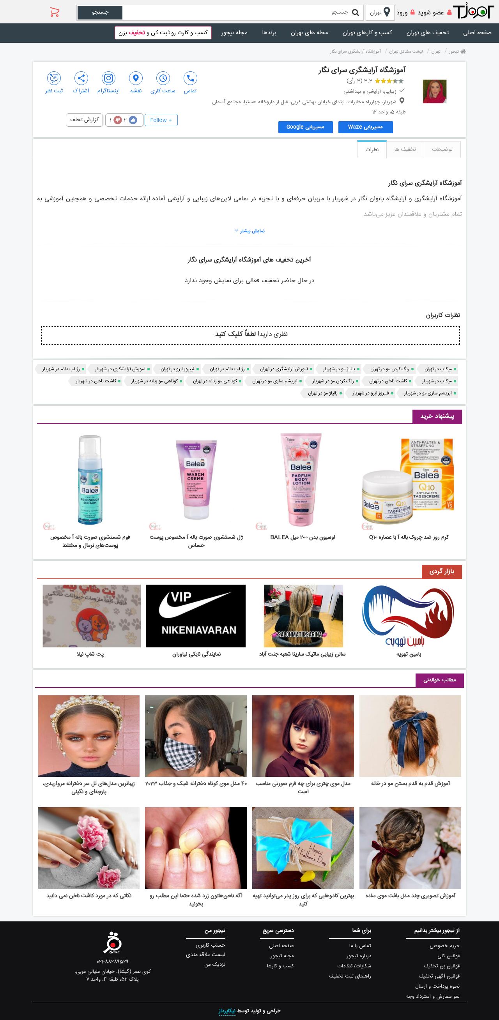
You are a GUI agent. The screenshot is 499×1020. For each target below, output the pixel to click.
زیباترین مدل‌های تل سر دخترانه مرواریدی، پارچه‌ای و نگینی (89, 788)
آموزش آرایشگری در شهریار (120, 369)
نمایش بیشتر (252, 231)
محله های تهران (309, 33)
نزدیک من (214, 964)
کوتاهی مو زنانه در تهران (215, 381)
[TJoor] (477, 11)
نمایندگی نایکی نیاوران (196, 654)
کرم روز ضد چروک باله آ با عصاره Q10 (409, 537)
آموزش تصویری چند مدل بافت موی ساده (410, 896)
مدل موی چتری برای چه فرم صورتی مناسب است (303, 788)
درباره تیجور (359, 956)
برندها (269, 33)
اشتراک (81, 91)
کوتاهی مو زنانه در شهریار (154, 381)
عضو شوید (431, 13)
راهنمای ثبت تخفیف (350, 976)
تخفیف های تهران (428, 33)
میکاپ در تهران (438, 369)
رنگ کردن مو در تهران (389, 369)
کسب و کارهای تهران (367, 33)
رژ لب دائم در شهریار (61, 369)
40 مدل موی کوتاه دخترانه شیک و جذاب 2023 (196, 783)
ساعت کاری (162, 91)
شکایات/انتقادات (354, 966)
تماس (190, 91)
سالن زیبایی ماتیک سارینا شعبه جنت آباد (302, 654)
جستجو (100, 12)
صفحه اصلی (477, 33)
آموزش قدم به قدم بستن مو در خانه (410, 783)
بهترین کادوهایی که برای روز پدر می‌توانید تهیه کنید (303, 900)
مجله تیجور (234, 33)
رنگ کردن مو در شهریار (333, 381)
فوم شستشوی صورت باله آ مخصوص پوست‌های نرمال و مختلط (90, 541)
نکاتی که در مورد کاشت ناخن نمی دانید (88, 896)
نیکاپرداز (227, 1011)
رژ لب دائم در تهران (227, 369)
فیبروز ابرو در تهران (178, 369)
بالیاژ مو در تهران (323, 393)
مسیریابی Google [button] (305, 127)
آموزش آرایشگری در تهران (284, 369)
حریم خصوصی (445, 946)
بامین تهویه (408, 654)
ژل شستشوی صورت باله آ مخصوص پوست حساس (196, 541)
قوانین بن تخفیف (442, 966)
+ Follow (161, 120)
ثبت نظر (54, 91)
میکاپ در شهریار (437, 381)
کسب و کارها (280, 966)
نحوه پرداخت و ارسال (437, 986)
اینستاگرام (108, 91)
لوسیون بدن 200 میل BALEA (302, 537)
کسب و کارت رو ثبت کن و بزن (163, 33)
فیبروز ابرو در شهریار (371, 393)
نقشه (136, 91)
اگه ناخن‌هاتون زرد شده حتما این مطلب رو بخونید (196, 900)
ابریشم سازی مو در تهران (274, 381)
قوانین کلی (448, 956)
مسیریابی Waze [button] (365, 127)
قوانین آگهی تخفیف (439, 976)
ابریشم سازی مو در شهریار (428, 393)
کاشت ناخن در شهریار (96, 381)
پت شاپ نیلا (90, 654)
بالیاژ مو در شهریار (339, 369)
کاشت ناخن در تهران (388, 381)
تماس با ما (360, 946)
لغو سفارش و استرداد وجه (433, 996)
